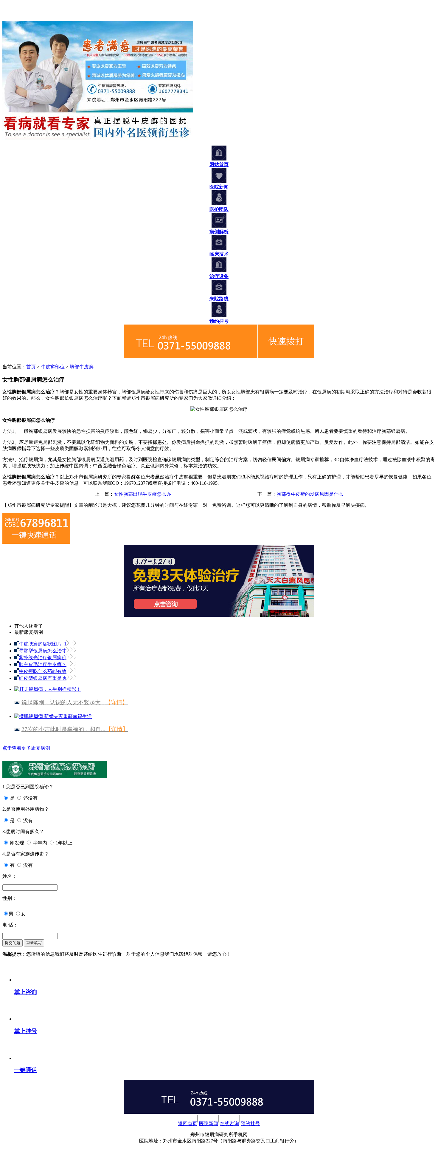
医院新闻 (208, 1123)
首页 (31, 366)
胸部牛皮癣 (82, 366)
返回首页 (187, 1123)
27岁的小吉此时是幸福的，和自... (74, 729)
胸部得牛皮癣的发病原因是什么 (310, 494)
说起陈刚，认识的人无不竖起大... (74, 702)
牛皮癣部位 (53, 366)
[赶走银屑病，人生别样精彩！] (47, 687)
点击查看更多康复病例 (26, 747)
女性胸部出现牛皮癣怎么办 (142, 494)
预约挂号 (250, 1123)
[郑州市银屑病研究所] (11, 18)
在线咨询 (229, 1123)
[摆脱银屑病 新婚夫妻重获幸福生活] (53, 714)
